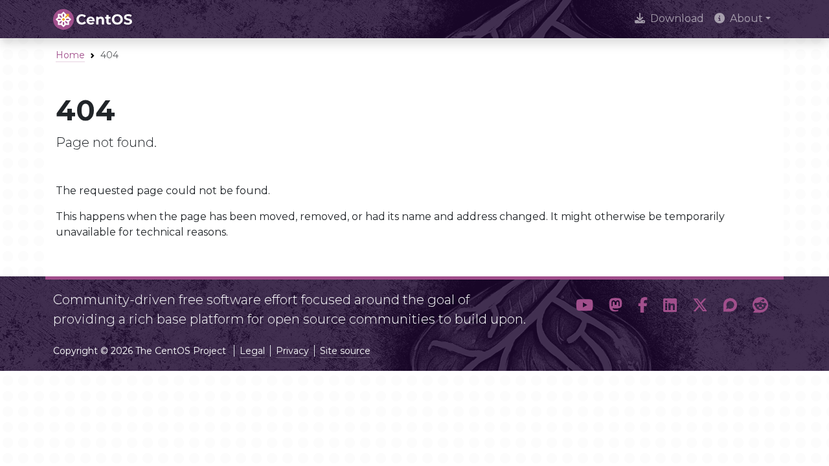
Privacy (292, 351)
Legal (252, 351)
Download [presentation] (677, 18)
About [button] (746, 18)
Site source (345, 351)
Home (70, 55)
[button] (584, 305)
